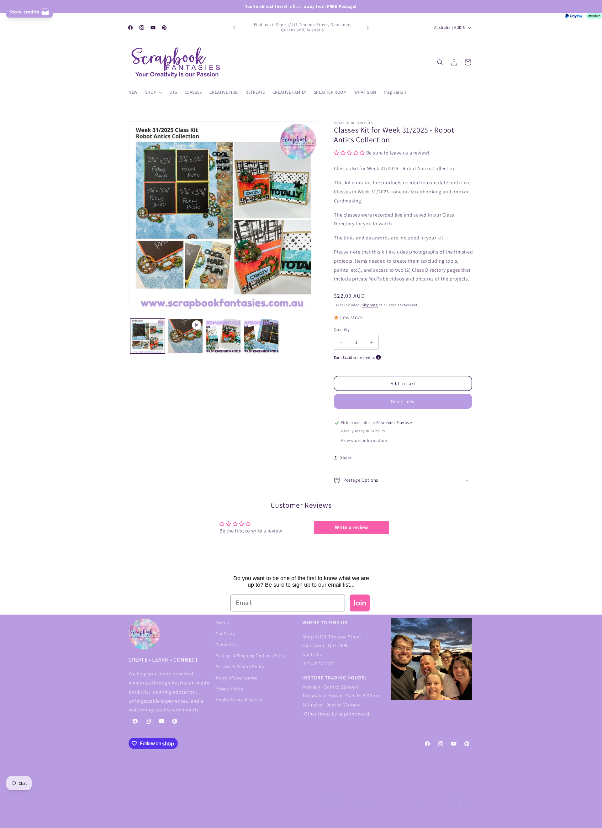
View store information (364, 440)
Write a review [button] (351, 527)
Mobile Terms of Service (239, 700)
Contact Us (226, 644)
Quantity (342, 330)
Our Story (225, 634)
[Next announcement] (368, 28)
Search (222, 623)
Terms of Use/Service (236, 678)
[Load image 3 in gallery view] (261, 336)
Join (360, 603)
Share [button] (346, 457)
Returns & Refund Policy (239, 666)
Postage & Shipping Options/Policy (250, 655)
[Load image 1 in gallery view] (147, 336)
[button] (153, 92)
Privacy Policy (229, 689)
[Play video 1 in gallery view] (185, 336)
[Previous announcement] (234, 28)
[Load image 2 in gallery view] (223, 336)
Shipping (370, 305)
